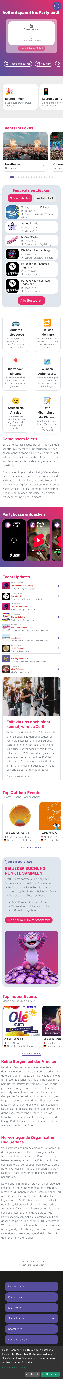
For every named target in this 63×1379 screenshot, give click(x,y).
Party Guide (15, 1297)
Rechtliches (15, 1329)
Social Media (16, 1318)
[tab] (31, 1286)
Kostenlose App (17, 1339)
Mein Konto (15, 1307)
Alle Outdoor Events (31, 847)
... (41, 1261)
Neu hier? (43, 64)
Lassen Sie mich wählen (14, 1367)
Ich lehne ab (32, 1374)
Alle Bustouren (31, 300)
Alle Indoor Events (31, 1053)
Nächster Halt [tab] (44, 198)
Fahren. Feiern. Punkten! (19, 861)
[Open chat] (56, 6)
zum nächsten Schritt (31, 48)
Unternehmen (16, 1286)
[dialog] (31, 1362)
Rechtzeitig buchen (18, 64)
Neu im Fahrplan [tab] (20, 198)
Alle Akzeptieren (50, 1374)
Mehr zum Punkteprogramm (29, 920)
